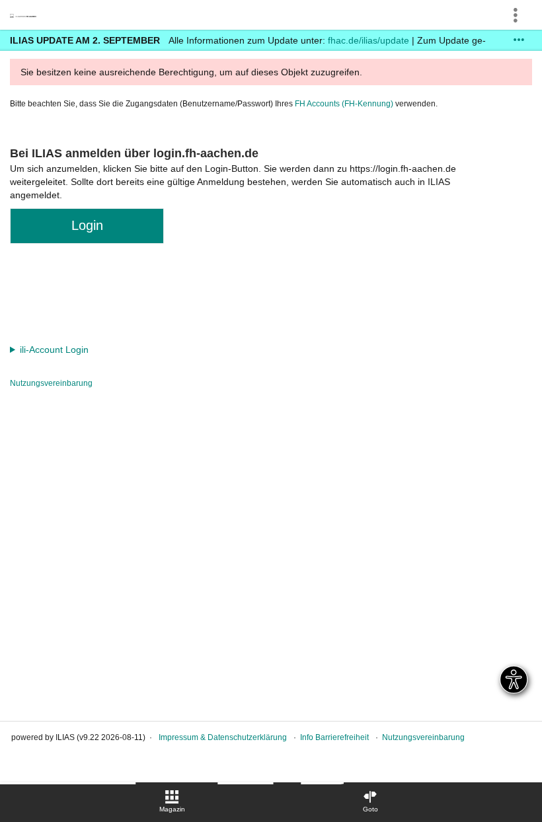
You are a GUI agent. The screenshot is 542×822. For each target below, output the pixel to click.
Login (87, 225)
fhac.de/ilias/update (368, 40)
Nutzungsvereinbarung (51, 383)
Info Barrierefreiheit (334, 737)
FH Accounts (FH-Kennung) (344, 103)
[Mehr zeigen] (519, 40)
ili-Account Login (54, 349)
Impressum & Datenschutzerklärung (223, 737)
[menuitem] (171, 802)
